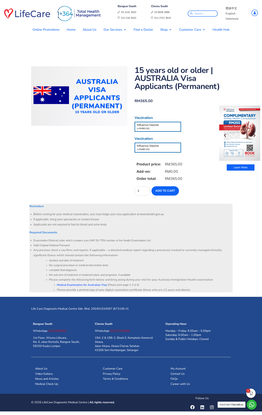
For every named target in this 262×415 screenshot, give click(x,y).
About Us (89, 29)
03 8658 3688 (161, 12)
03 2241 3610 (128, 12)
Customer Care (190, 29)
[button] (225, 135)
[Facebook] (192, 407)
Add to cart (165, 191)
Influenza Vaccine (148, 126)
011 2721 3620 (162, 18)
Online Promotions (46, 29)
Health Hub (221, 29)
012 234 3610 (128, 18)
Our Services (113, 29)
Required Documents (43, 232)
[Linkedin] (202, 407)
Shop (164, 29)
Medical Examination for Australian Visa (82, 285)
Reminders (36, 206)
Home (71, 29)
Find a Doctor (143, 29)
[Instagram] (211, 407)
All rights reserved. (102, 402)
